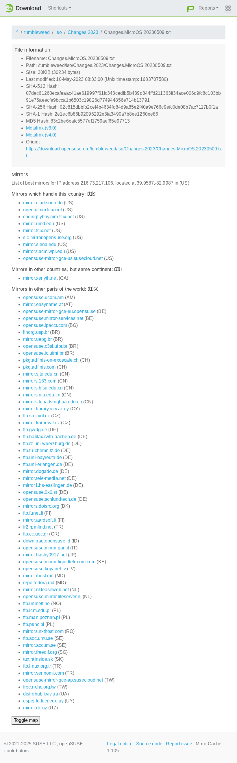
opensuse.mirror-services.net (53, 318)
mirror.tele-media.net (44, 478)
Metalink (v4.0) (41, 134)
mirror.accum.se (39, 645)
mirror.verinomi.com (43, 673)
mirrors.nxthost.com (43, 631)
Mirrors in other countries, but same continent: (63, 269)
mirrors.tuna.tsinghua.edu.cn (52, 401)
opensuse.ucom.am (43, 297)
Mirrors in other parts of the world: (50, 289)
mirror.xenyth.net (40, 278)
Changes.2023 (83, 32)
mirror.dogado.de (40, 471)
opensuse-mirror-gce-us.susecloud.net (63, 258)
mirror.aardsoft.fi (39, 520)
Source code (149, 743)
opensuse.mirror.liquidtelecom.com (59, 561)
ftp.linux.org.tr (37, 666)
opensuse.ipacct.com (45, 325)
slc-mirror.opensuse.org (47, 237)
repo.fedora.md (38, 582)
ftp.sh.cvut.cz (36, 415)
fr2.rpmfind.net (38, 527)
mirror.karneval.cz (41, 422)
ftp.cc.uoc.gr (35, 533)
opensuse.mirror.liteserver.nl (52, 596)
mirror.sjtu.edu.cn (41, 374)
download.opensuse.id (46, 540)
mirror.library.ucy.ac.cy (46, 408)
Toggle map (26, 720)
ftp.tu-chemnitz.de (41, 450)
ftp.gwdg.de (35, 429)
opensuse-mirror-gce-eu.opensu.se (59, 311)
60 (96, 288)
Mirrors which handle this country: (50, 194)
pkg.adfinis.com (39, 367)
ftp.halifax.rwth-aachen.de (50, 436)
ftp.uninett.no (36, 603)
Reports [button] (207, 8)
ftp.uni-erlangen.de (42, 464)
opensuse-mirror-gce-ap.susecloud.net (63, 680)
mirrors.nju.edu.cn (41, 394)
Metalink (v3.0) (41, 127)
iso (58, 32)
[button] (190, 8)
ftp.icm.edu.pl (37, 610)
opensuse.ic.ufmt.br (43, 353)
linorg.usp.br (36, 332)
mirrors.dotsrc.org (41, 506)
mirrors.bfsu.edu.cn (43, 387)
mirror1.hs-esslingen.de (47, 485)
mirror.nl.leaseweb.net (46, 589)
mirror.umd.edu (38, 223)
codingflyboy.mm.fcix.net (48, 216)
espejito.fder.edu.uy (43, 700)
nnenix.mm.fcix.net (42, 209)
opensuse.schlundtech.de (49, 499)
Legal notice (119, 743)
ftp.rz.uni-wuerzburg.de (47, 443)
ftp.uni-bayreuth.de (42, 457)
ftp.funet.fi (33, 513)
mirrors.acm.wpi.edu (44, 251)
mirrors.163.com (40, 380)
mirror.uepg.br (37, 339)
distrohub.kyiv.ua (40, 693)
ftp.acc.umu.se (38, 638)
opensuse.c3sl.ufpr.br (45, 346)
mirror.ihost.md (38, 575)
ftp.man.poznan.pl (41, 617)
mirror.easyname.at (43, 304)
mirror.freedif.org (40, 652)
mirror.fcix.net (37, 230)
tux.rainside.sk (38, 659)
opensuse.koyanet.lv (44, 568)
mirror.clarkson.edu (43, 202)
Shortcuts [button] (58, 8)
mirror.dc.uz (35, 707)
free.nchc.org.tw (39, 686)
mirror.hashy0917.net (45, 554)
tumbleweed (37, 32)
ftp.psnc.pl (33, 624)
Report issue (179, 743)
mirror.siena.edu (40, 244)
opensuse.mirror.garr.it (46, 547)
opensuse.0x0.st (40, 492)
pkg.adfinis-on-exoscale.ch (51, 360)
